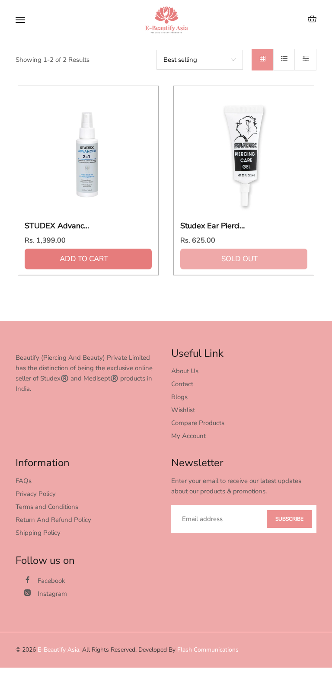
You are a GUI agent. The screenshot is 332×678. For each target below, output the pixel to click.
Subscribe (289, 518)
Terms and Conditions (47, 506)
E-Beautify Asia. (59, 650)
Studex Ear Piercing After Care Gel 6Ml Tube (212, 226)
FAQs (24, 481)
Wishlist (183, 410)
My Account (188, 436)
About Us (184, 371)
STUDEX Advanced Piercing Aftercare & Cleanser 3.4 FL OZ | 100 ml (57, 226)
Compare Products (197, 423)
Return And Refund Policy (53, 519)
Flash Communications (208, 650)
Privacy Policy (36, 493)
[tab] (262, 59)
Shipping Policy (38, 532)
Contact (182, 384)
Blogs (179, 397)
